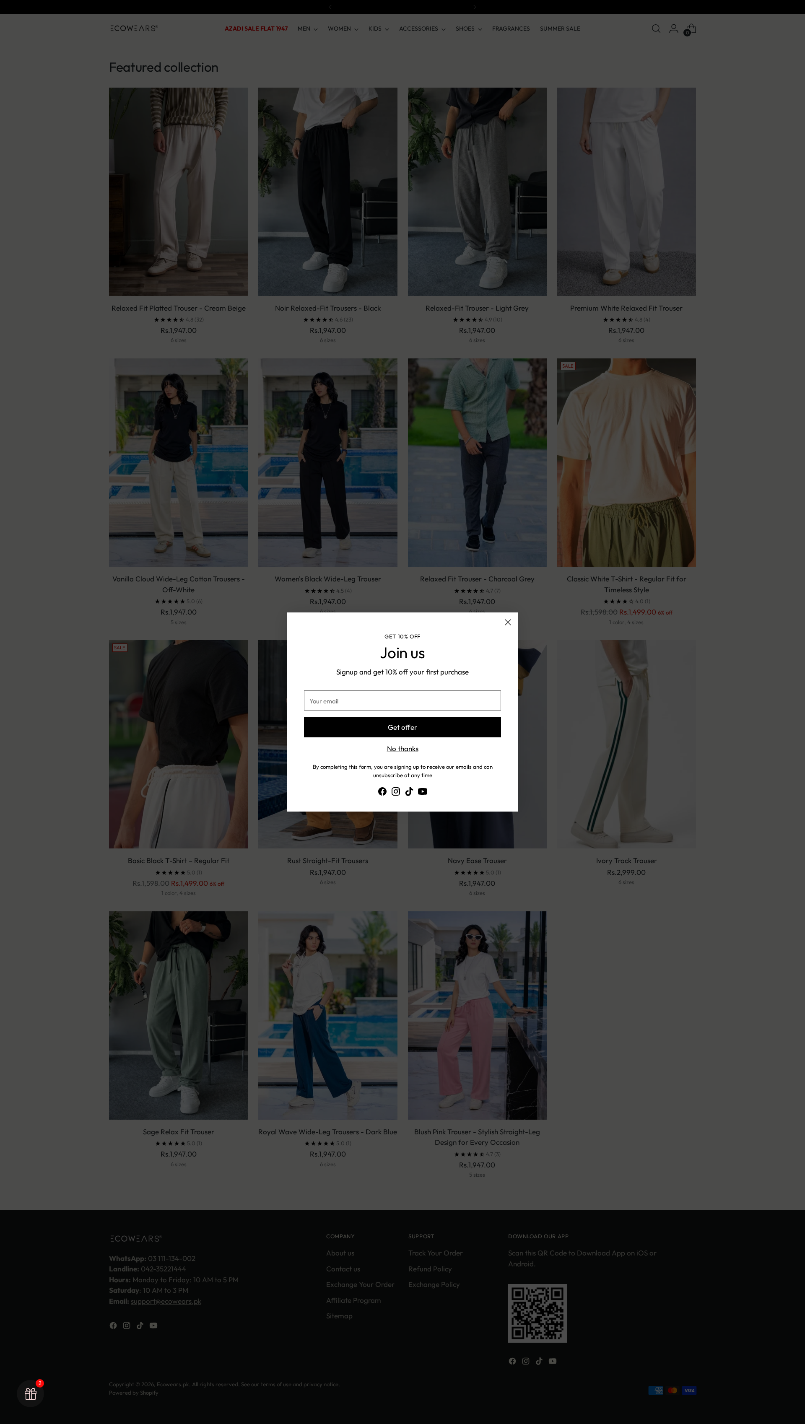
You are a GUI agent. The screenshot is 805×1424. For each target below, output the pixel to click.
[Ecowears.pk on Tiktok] (409, 792)
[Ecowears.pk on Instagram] (396, 792)
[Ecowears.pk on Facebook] (382, 792)
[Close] (507, 622)
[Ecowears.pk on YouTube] (423, 792)
